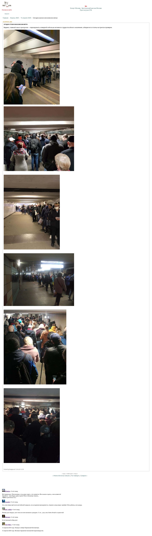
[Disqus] (76, 510)
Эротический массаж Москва (92, 8)
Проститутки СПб (86, 10)
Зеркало (7, 14)
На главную (75, 476)
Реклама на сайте (7, 10)
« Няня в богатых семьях (61, 476)
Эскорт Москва (75, 8)
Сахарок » (83, 476)
